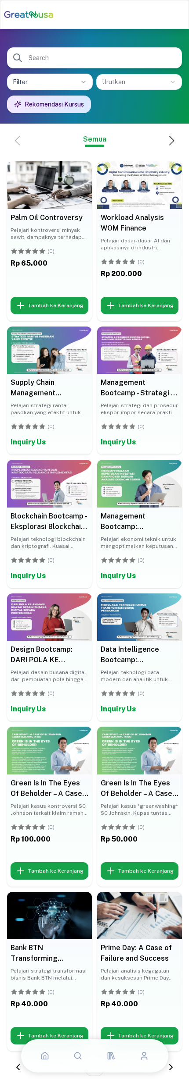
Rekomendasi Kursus (54, 104)
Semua (94, 139)
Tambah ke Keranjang (56, 305)
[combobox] (139, 82)
